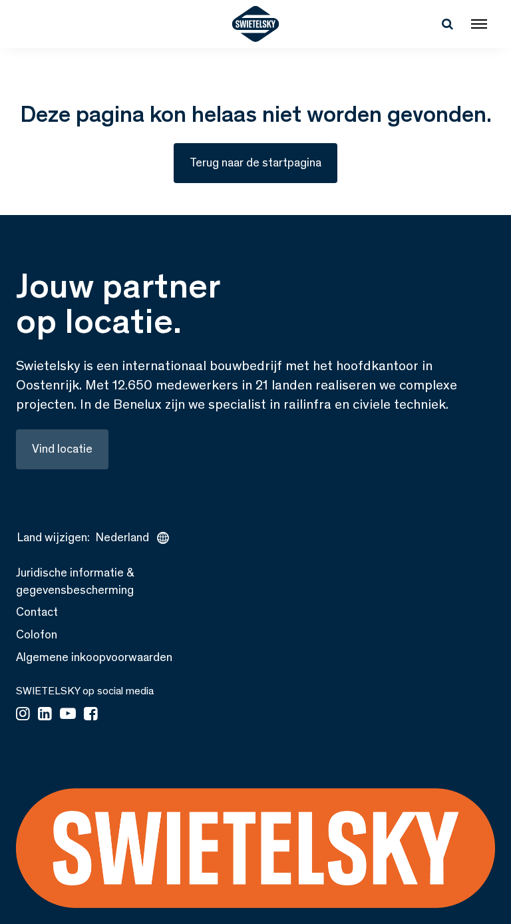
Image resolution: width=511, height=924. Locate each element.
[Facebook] (91, 715)
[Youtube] (68, 715)
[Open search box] (447, 24)
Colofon (36, 634)
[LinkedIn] (45, 715)
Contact (37, 611)
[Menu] (479, 24)
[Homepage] (255, 24)
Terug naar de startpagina (255, 162)
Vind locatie (62, 448)
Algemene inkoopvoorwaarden (94, 657)
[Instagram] (23, 715)
